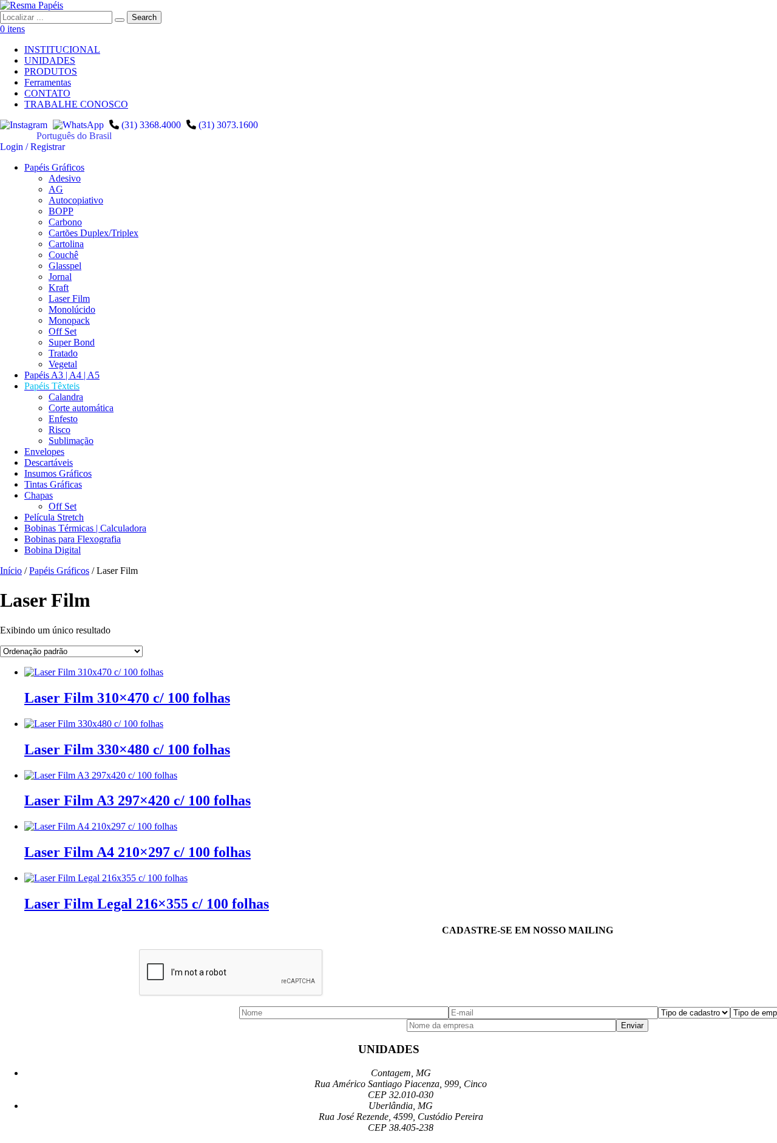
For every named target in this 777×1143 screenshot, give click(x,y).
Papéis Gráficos (54, 167)
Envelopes (44, 451)
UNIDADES (49, 60)
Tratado (63, 353)
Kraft (59, 287)
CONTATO (47, 93)
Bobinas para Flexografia (72, 539)
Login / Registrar (32, 147)
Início (11, 570)
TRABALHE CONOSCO (76, 104)
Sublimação (71, 440)
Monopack (69, 320)
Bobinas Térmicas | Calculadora (85, 528)
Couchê (63, 255)
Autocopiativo (76, 200)
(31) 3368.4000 (151, 125)
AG (56, 189)
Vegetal (63, 364)
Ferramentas (47, 82)
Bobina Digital (52, 550)
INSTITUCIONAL (62, 49)
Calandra (66, 397)
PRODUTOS (50, 71)
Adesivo (65, 178)
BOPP (61, 211)
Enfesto (63, 419)
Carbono (65, 222)
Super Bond (72, 342)
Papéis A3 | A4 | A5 (62, 375)
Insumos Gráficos (58, 473)
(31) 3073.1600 (228, 125)
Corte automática (81, 408)
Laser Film (69, 298)
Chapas (38, 495)
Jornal (60, 276)
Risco (59, 430)
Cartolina (66, 244)
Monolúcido (72, 309)
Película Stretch (54, 517)
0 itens (12, 29)
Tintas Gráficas (53, 484)
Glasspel (65, 266)
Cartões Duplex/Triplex (93, 233)
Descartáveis (48, 462)
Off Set (62, 331)
